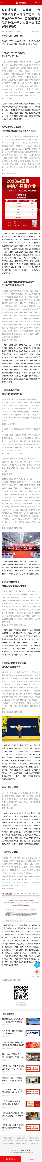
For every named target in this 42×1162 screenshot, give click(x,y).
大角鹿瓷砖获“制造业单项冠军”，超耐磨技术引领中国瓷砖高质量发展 (12, 1103)
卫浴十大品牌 (21, 1138)
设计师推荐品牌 (21, 1144)
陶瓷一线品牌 (8, 1141)
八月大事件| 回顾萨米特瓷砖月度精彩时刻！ (12, 1032)
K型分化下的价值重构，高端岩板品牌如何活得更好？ (13, 1114)
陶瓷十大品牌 (8, 1138)
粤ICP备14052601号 (23, 1150)
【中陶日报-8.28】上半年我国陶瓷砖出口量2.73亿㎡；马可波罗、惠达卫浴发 (13, 1091)
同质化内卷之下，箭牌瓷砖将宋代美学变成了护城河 (13, 1079)
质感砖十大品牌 (34, 1141)
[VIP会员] (36, 3)
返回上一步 (2, 2)
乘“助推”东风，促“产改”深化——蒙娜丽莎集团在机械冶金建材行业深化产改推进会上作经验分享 (13, 1020)
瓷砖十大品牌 (34, 1138)
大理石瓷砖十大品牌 (21, 1141)
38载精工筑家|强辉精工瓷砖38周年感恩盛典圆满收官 (13, 1043)
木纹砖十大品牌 (8, 1144)
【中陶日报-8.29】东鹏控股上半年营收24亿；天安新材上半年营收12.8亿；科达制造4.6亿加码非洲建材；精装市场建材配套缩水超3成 (13, 1067)
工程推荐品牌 (34, 1144)
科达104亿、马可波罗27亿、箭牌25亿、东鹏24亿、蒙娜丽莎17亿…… (13, 1055)
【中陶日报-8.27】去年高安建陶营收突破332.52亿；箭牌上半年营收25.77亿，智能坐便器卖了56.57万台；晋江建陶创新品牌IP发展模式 (13, 1126)
